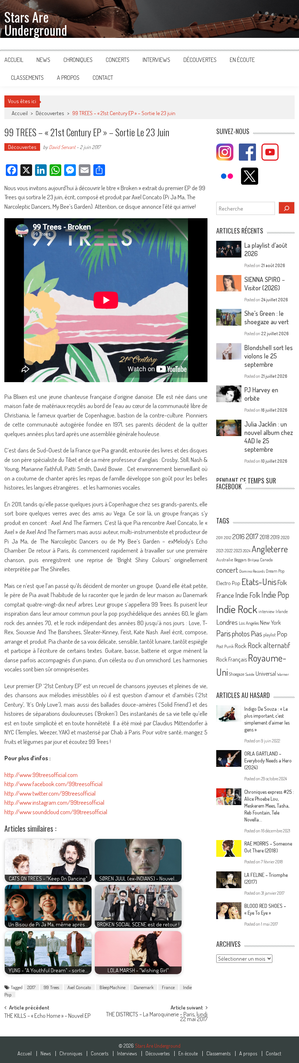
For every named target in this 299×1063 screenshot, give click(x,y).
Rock (240, 646)
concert (227, 569)
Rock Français (231, 659)
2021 (220, 550)
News (43, 59)
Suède (250, 674)
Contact (103, 77)
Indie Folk (247, 595)
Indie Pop (275, 594)
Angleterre (270, 548)
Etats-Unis (258, 581)
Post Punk (225, 646)
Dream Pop (275, 571)
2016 (238, 536)
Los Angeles (249, 623)
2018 (264, 537)
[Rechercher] (287, 208)
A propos (68, 77)
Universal (266, 673)
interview (267, 611)
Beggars (240, 559)
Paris (223, 633)
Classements (27, 77)
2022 (229, 550)
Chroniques (78, 59)
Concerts (117, 59)
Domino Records (252, 571)
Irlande (282, 611)
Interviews (156, 59)
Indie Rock (236, 609)
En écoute (242, 59)
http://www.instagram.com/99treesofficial (54, 802)
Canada (266, 559)
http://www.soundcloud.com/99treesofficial (55, 812)
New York (270, 622)
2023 (238, 550)
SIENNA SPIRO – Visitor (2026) (264, 283)
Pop (282, 633)
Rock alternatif (269, 645)
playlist (269, 635)
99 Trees (51, 987)
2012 (227, 537)
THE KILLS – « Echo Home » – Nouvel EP (47, 1016)
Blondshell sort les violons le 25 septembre (268, 356)
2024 (247, 550)
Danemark (144, 987)
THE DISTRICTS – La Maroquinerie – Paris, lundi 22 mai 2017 (156, 1017)
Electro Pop (228, 583)
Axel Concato (79, 987)
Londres (227, 622)
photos (241, 633)
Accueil (13, 59)
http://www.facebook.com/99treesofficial (53, 784)
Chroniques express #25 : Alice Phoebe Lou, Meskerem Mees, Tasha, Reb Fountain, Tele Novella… (269, 806)
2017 (31, 987)
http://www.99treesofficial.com (41, 774)
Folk (282, 582)
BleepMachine (112, 987)
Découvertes (200, 59)
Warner (283, 674)
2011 (219, 537)
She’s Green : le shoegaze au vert (266, 317)
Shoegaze (236, 674)
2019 (275, 537)
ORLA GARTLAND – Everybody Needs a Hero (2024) (268, 760)
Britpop (253, 559)
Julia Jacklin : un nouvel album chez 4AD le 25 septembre (268, 436)
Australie (224, 559)
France (168, 987)
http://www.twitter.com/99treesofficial (50, 793)
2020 (285, 537)
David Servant (62, 147)
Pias (256, 633)
